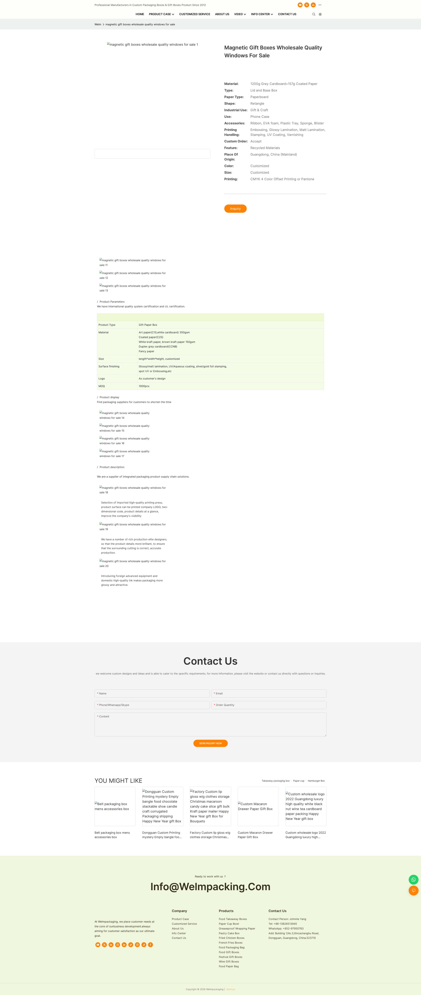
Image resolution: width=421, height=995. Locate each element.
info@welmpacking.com (210, 886)
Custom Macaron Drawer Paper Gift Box (255, 835)
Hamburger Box (316, 780)
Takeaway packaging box (276, 780)
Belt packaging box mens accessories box (112, 835)
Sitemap (230, 989)
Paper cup (298, 780)
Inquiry (235, 209)
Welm (98, 24)
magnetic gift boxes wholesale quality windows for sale (140, 24)
